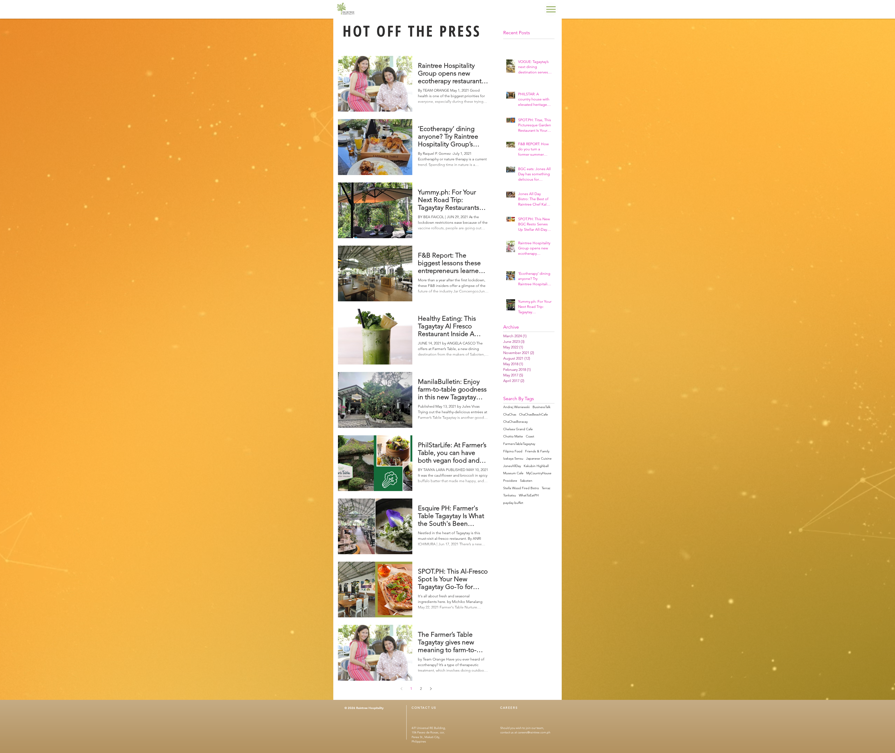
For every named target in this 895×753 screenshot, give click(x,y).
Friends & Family (537, 451)
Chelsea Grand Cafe (518, 429)
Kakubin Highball (536, 466)
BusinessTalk (542, 407)
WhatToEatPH (529, 495)
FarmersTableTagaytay (519, 444)
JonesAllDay (512, 466)
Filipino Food (512, 451)
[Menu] (551, 9)
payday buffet (513, 503)
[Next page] (431, 688)
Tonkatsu (509, 495)
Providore (510, 480)
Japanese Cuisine (539, 458)
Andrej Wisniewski (516, 407)
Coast (530, 436)
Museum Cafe (513, 473)
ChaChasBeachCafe (533, 414)
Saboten (526, 480)
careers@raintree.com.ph (534, 732)
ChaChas (509, 414)
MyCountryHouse (538, 473)
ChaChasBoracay (515, 421)
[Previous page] (401, 688)
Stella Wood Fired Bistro (521, 488)
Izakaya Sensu (513, 458)
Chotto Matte (513, 436)
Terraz (546, 488)
